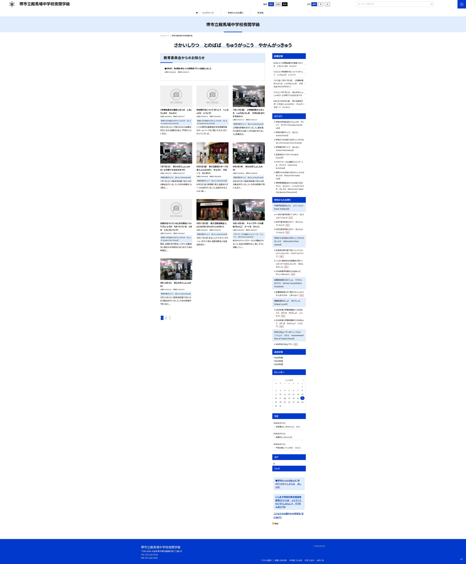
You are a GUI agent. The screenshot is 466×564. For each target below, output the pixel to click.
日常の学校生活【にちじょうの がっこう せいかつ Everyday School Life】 (290, 125)
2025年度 (279, 360)
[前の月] (274, 380)
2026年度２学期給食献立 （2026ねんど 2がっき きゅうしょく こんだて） (289, 312)
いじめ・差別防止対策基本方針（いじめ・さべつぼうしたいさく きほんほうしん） (289, 263)
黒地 (285, 4)
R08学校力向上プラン (286, 344)
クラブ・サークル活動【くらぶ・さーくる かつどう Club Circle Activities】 (289, 165)
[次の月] (303, 380)
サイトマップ (320, 546)
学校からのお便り (235, 12)
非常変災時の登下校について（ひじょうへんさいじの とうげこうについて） (290, 253)
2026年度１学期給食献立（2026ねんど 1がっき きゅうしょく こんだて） (290, 323)
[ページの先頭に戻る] (461, 559)
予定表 (260, 12)
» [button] (169, 318)
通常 (271, 4)
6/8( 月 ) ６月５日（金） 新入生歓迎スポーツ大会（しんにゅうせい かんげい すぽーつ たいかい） (289, 104)
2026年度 (279, 357)
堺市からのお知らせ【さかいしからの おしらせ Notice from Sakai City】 (291, 175)
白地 (278, 4)
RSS (276, 523)
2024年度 (279, 364)
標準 (314, 4)
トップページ (208, 12)
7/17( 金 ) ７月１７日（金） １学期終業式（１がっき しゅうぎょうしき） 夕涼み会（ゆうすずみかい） (288, 83)
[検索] (431, 4)
